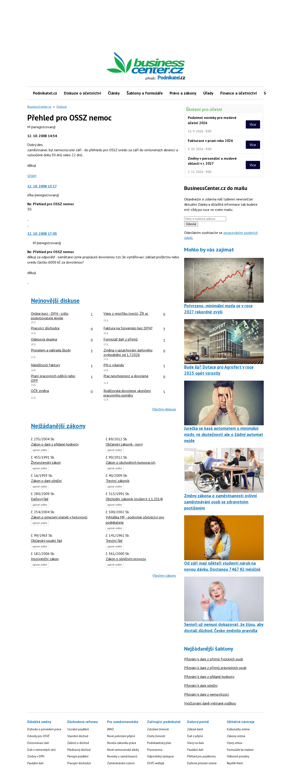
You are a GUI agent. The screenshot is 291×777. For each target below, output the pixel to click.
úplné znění (40, 450)
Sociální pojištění (78, 729)
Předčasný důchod (78, 750)
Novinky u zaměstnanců (122, 756)
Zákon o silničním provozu (126, 558)
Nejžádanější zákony (58, 426)
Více (253, 124)
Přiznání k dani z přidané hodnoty (209, 676)
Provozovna (154, 750)
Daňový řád (39, 499)
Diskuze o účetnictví (82, 93)
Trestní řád (114, 540)
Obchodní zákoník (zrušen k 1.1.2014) (134, 499)
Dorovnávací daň (38, 743)
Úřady (208, 93)
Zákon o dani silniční (46, 480)
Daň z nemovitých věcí (41, 750)
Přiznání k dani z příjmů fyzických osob (213, 659)
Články (114, 93)
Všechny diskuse (164, 409)
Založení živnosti (158, 729)
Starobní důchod (77, 736)
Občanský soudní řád (46, 540)
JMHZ (110, 729)
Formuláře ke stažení (240, 750)
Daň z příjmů (195, 736)
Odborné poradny (238, 756)
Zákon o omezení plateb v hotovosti (59, 517)
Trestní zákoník (117, 480)
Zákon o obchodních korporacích (130, 462)
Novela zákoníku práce (121, 743)
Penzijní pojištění (77, 756)
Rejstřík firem (235, 763)
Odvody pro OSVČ (38, 736)
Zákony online (236, 736)
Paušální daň (35, 763)
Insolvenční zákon (45, 558)
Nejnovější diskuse (55, 300)
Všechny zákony (164, 575)
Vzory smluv (234, 743)
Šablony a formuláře (145, 93)
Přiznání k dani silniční (201, 685)
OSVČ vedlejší (155, 763)
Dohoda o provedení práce (44, 729)
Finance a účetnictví (238, 93)
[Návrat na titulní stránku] (166, 62)
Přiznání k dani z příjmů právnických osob (215, 667)
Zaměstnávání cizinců (121, 763)
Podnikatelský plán (159, 743)
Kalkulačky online (238, 729)
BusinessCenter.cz (39, 107)
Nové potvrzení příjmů (121, 736)
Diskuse (62, 107)
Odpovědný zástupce (160, 756)
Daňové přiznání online (202, 763)
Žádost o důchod (78, 743)
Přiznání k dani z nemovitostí (206, 694)
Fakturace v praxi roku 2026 (210, 140)
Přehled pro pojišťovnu (201, 756)
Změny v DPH (35, 756)
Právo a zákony (183, 93)
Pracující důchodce (79, 763)
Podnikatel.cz (45, 93)
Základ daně (195, 729)
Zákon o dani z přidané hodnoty (55, 444)
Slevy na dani (195, 743)
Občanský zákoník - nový (124, 444)
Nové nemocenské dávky (123, 750)
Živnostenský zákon (46, 462)
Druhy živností (156, 736)
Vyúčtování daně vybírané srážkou (210, 703)
